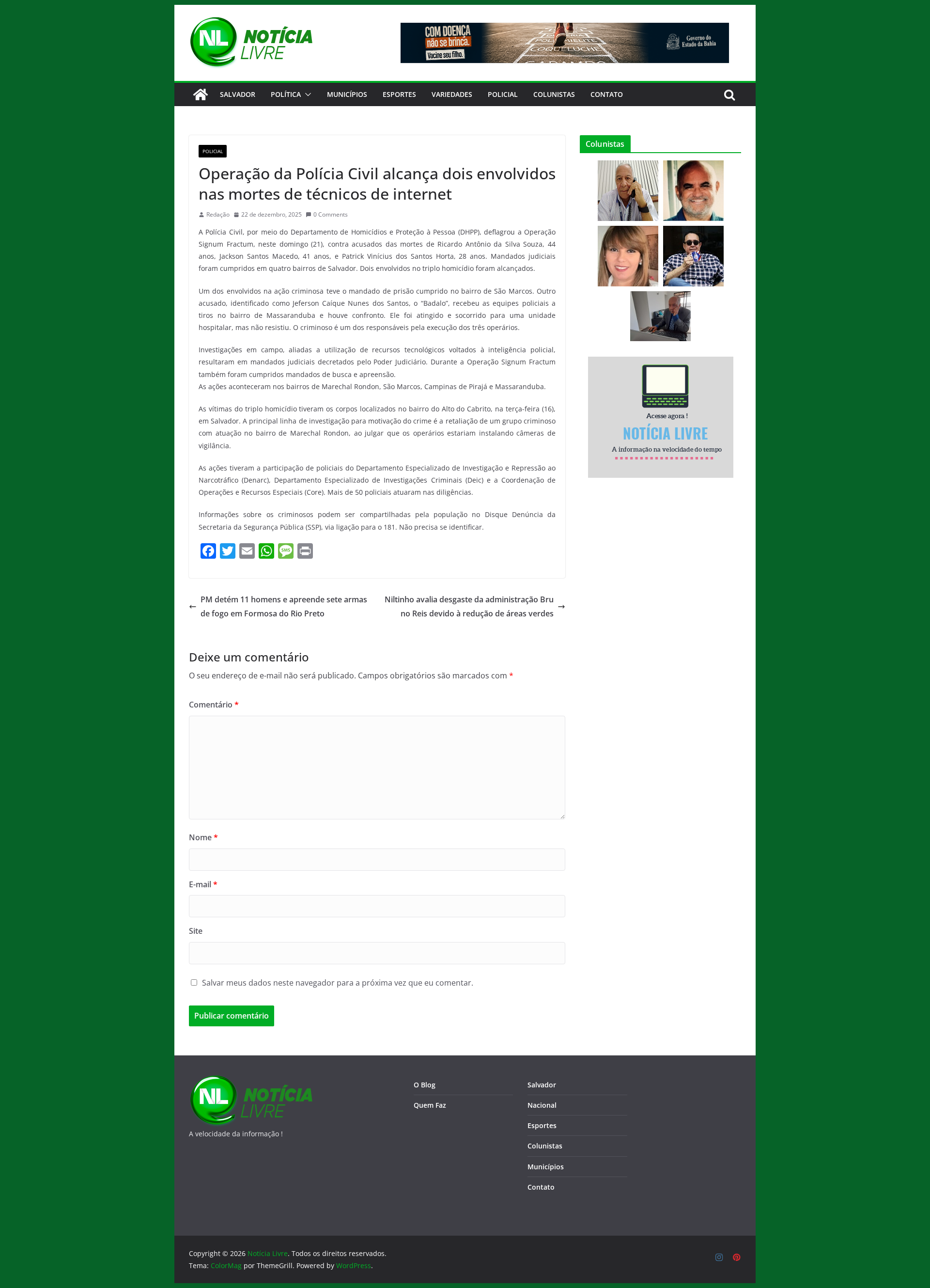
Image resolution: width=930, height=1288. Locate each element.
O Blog (424, 1084)
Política (286, 94)
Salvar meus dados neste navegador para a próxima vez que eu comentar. (337, 982)
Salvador (237, 94)
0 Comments (330, 214)
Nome (203, 837)
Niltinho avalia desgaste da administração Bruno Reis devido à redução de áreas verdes (469, 606)
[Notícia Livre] (200, 94)
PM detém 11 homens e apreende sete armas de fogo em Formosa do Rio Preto (284, 606)
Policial (503, 94)
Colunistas (554, 94)
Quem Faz (430, 1105)
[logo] (250, 1080)
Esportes (399, 94)
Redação (218, 214)
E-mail (203, 884)
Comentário (214, 704)
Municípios (347, 94)
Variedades (452, 94)
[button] (306, 94)
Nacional (542, 1105)
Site (195, 931)
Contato (541, 1187)
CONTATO (606, 94)
